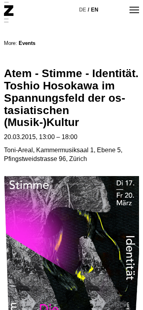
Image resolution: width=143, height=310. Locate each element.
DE (82, 10)
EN (94, 10)
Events (27, 43)
